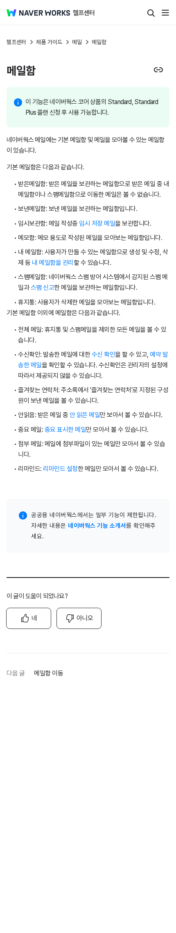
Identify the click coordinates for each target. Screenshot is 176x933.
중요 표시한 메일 (65, 429)
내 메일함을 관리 (53, 263)
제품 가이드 (49, 42)
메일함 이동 (48, 673)
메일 (77, 42)
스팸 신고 (42, 287)
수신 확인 (103, 354)
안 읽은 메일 (85, 415)
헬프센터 (16, 42)
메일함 (99, 42)
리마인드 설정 (60, 469)
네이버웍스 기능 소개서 (97, 525)
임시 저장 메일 (97, 223)
